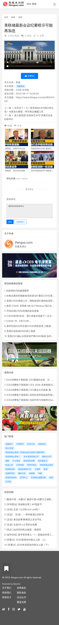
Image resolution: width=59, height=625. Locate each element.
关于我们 (6, 587)
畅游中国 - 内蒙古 (16, 499)
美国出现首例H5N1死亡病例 (20, 331)
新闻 (13, 17)
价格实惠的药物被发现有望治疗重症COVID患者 (30, 295)
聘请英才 (6, 597)
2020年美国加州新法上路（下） (33, 544)
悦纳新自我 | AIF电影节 (30, 504)
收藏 (10, 125)
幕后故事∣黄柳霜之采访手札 (27, 519)
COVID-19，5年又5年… (18, 321)
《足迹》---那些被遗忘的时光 (28, 514)
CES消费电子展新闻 (17, 379)
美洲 (20, 17)
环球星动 (11, 504)
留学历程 (11, 534)
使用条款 (21, 587)
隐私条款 (21, 592)
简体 (29, 3)
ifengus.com (24, 242)
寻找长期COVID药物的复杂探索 (22, 310)
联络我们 (6, 592)
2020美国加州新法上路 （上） (31, 539)
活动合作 (21, 597)
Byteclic (16, 584)
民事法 (10, 539)
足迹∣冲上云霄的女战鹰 (25, 524)
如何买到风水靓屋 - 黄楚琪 (27, 529)
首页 (6, 17)
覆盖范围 (21, 602)
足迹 (9, 509)
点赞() (30, 75)
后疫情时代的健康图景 (17, 290)
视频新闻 (20, 86)
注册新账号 (20, 222)
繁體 (34, 3)
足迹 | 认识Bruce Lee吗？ (26, 509)
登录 (10, 222)
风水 (9, 529)
